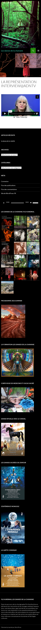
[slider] (36, 203)
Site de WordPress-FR (8, 193)
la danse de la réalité (8, 141)
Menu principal (38, 50)
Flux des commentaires (9, 189)
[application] (20, 203)
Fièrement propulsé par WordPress (11, 627)
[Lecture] (4, 203)
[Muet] (31, 203)
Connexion (5, 181)
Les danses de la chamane (12, 50)
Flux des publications (8, 185)
